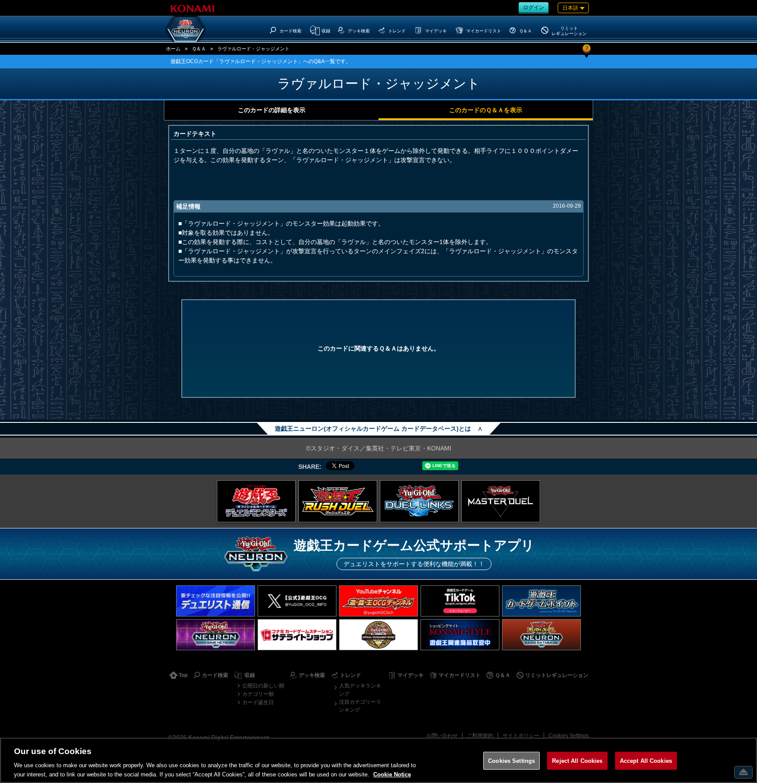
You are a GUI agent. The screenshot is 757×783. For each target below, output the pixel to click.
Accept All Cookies (646, 761)
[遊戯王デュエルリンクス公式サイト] (419, 501)
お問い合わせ (442, 736)
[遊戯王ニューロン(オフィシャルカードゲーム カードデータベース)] (186, 29)
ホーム (173, 48)
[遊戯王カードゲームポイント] (541, 600)
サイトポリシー (520, 736)
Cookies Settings (568, 735)
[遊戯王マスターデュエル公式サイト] (500, 501)
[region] (378, 760)
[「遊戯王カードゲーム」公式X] (297, 600)
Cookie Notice (392, 774)
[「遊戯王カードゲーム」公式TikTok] (460, 600)
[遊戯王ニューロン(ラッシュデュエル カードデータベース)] (541, 634)
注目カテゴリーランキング (360, 706)
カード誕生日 (258, 702)
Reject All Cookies (577, 761)
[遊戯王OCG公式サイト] (256, 501)
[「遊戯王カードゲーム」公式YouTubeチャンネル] (378, 600)
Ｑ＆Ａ (199, 48)
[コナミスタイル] (460, 634)
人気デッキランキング (360, 690)
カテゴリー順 (258, 694)
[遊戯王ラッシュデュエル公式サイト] (337, 501)
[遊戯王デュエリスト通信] (215, 600)
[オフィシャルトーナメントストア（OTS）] (378, 634)
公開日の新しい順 (263, 686)
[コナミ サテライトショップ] (297, 634)
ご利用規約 (480, 736)
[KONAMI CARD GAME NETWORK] (215, 634)
